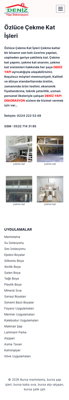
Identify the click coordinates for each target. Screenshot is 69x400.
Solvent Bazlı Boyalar (19, 302)
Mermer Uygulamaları (19, 314)
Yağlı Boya (11, 278)
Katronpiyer (12, 350)
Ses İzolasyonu (14, 249)
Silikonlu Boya (14, 261)
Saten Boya (12, 272)
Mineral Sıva (13, 290)
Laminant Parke (15, 332)
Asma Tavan (13, 344)
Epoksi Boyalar (14, 255)
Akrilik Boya (12, 266)
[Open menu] (60, 8)
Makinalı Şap (13, 326)
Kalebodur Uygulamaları (21, 320)
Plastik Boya (13, 284)
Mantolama (12, 237)
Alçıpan (9, 338)
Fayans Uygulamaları (19, 308)
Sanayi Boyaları (15, 296)
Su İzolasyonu (14, 243)
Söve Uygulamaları (17, 356)
